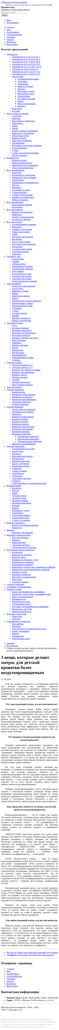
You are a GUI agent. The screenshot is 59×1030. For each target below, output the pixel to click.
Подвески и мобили (21, 219)
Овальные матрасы (21, 545)
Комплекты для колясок (23, 133)
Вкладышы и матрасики (23, 121)
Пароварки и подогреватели (25, 182)
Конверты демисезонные (23, 394)
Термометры (18, 636)
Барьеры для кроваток (22, 212)
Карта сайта (12, 44)
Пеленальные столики (22, 303)
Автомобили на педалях (23, 449)
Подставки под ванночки (24, 244)
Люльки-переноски (21, 382)
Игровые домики (20, 500)
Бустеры (16, 111)
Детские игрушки (15, 323)
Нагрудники (18, 180)
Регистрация (12, 22)
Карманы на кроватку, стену (25, 560)
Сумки (15, 150)
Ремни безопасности (21, 611)
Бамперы (16, 118)
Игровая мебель (14, 486)
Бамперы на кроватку (22, 555)
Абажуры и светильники (23, 286)
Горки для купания (21, 232)
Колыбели (17, 414)
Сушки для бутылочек (22, 195)
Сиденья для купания (22, 249)
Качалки (16, 505)
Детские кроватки (15, 407)
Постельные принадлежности (20, 550)
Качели (15, 508)
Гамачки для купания (22, 229)
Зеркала (21, 89)
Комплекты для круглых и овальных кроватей (33, 567)
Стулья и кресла (19, 313)
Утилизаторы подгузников (24, 281)
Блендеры (16, 172)
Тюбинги (16, 481)
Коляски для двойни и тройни (26, 370)
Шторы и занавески (21, 318)
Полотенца (17, 207)
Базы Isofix (17, 108)
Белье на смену (19, 557)
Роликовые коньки (21, 466)
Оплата (10, 39)
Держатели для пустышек (24, 177)
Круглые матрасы (20, 537)
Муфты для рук (19, 138)
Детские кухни (19, 498)
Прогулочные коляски (22, 385)
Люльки (16, 380)
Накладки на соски (21, 601)
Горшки (15, 261)
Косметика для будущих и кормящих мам (31, 594)
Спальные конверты (21, 402)
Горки (15, 493)
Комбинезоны (18, 392)
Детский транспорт (16, 446)
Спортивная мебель (21, 515)
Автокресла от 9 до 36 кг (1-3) (26, 74)
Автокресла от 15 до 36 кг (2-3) (26, 66)
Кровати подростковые (23, 417)
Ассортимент (13, 32)
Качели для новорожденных (25, 525)
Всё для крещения (15, 202)
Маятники (17, 214)
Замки (15, 126)
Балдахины (17, 552)
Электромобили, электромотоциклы (29, 483)
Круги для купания (21, 242)
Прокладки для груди (22, 609)
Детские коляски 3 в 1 (22, 367)
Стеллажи (16, 308)
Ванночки (17, 227)
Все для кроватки (15, 209)
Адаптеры (22, 81)
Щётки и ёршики (20, 200)
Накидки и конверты (22, 140)
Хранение (16, 254)
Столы (15, 311)
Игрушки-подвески (21, 335)
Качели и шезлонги (16, 523)
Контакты (11, 42)
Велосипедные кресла (22, 456)
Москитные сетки (26, 94)
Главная (10, 27)
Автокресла (12, 54)
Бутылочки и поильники (23, 175)
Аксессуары (17, 76)
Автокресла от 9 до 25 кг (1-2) (26, 71)
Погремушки (18, 352)
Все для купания (14, 222)
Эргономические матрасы (24, 547)
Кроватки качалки (20, 424)
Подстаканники (19, 148)
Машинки (16, 343)
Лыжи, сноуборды (20, 463)
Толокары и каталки (21, 478)
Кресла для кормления (22, 597)
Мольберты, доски (20, 510)
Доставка (11, 37)
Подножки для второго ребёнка (27, 145)
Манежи (10, 530)
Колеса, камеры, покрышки (25, 131)
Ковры (15, 293)
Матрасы (16, 540)
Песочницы (17, 513)
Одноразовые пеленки (22, 269)
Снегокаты (17, 476)
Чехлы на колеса (19, 155)
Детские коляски (14, 362)
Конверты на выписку (22, 397)
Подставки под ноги (21, 274)
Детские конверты (15, 389)
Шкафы (15, 315)
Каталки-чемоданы (21, 461)
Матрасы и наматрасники (19, 535)
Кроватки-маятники (21, 434)
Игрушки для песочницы (24, 333)
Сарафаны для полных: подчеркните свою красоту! (31, 955)
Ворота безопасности (22, 163)
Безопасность (13, 158)
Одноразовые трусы (21, 604)
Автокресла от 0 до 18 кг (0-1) (26, 59)
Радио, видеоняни (20, 631)
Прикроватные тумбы (22, 306)
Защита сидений (25, 86)
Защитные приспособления (25, 165)
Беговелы (16, 454)
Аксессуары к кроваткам (23, 409)
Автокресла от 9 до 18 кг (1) (25, 69)
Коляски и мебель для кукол (25, 338)
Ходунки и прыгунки (17, 614)
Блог (9, 29)
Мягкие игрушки (20, 345)
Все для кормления (15, 170)
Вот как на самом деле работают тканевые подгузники (32, 952)
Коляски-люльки (20, 377)
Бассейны (16, 488)
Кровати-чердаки (20, 421)
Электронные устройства (18, 621)
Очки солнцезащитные (23, 168)
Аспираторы (18, 259)
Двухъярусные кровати (23, 412)
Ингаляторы (18, 624)
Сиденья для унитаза (22, 276)
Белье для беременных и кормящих (28, 592)
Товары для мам (14, 589)
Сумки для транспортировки (25, 153)
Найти (4, 15)
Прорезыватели (19, 355)
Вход (9, 20)
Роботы (15, 634)
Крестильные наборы (22, 205)
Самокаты (17, 468)
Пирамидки (17, 350)
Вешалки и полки (20, 291)
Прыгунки (17, 616)
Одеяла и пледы (19, 572)
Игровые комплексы (21, 330)
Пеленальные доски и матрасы (26, 301)
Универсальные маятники (30, 441)
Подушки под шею (26, 99)
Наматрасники (19, 542)
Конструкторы (19, 340)
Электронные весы (21, 638)
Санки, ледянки (19, 471)
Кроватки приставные (22, 429)
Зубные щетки (19, 264)
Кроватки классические (23, 426)
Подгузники (18, 271)
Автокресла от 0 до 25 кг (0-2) (26, 62)
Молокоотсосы (19, 599)
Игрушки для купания (22, 237)
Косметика (17, 239)
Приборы (16, 187)
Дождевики (23, 84)
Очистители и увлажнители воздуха (29, 629)
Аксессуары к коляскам (18, 113)
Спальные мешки (20, 582)
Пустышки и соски (21, 190)
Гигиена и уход (14, 256)
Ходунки (16, 619)
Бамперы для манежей (22, 532)
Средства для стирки (22, 278)
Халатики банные (20, 251)
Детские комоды (14, 387)
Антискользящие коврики (24, 224)
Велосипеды (18, 458)
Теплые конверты (20, 404)
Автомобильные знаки (28, 79)
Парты (15, 298)
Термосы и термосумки (23, 197)
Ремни (21, 101)
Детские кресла (19, 495)
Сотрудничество (14, 34)
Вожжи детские (19, 160)
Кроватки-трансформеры (24, 444)
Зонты (15, 128)
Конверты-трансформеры (24, 399)
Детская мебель (14, 283)
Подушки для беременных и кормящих (30, 606)
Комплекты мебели (21, 296)
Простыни (17, 579)
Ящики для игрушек (21, 320)
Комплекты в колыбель (23, 562)
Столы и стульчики (21, 520)
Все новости (12, 646)
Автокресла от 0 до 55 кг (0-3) (26, 64)
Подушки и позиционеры (24, 577)
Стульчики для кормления (19, 587)
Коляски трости (19, 375)
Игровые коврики (20, 328)
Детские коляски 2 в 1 (22, 365)
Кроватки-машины (21, 431)
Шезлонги (17, 528)
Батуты (15, 491)
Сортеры (16, 360)
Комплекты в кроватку (22, 564)
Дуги (14, 325)
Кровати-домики (20, 419)
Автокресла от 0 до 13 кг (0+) (26, 57)
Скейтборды (18, 473)
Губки (15, 234)
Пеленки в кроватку (21, 574)
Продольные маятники (28, 439)
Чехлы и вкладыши (27, 103)
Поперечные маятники (28, 436)
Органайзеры (24, 96)
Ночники (16, 626)
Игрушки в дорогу (26, 91)
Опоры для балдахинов (23, 217)
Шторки (21, 106)
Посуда (15, 185)
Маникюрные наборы (22, 266)
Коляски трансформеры (23, 372)
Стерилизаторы (19, 192)
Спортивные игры (20, 518)
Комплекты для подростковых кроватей (30, 569)
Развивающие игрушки (23, 357)
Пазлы (15, 348)
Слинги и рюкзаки (15, 584)
